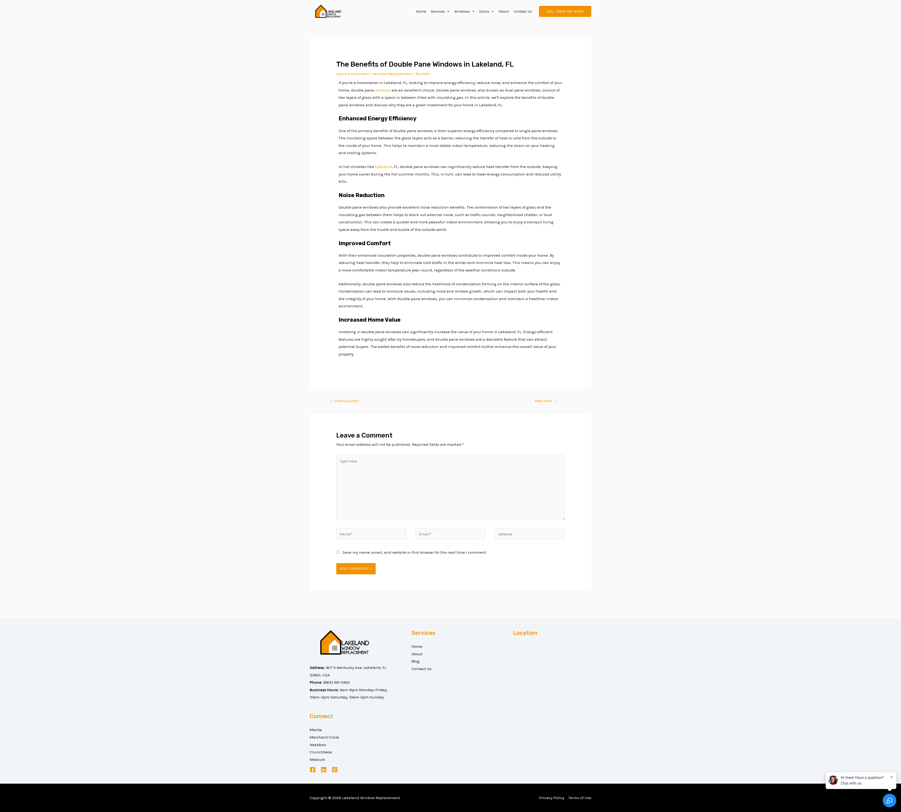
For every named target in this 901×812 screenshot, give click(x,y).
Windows (462, 11)
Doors (484, 11)
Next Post (546, 400)
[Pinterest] (335, 770)
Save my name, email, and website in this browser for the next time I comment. (415, 552)
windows (383, 90)
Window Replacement (392, 73)
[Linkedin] (324, 770)
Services (438, 11)
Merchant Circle (324, 737)
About (504, 11)
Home (421, 11)
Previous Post (344, 400)
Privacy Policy (551, 797)
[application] (447, 11)
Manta (316, 729)
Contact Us (523, 11)
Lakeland (383, 166)
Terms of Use (579, 797)
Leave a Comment (352, 73)
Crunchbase (321, 752)
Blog (416, 661)
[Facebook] (313, 770)
